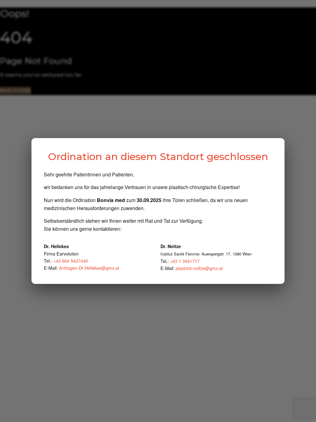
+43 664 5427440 (70, 260)
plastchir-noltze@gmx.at (199, 268)
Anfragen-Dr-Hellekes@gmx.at (89, 267)
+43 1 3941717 (185, 261)
